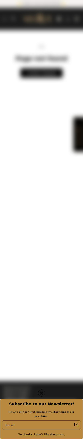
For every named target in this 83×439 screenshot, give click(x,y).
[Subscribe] (76, 424)
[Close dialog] (41, 393)
